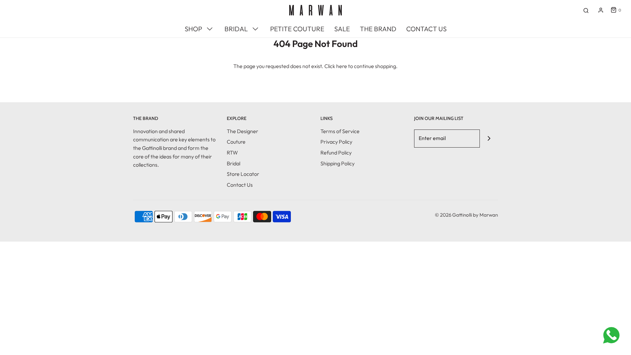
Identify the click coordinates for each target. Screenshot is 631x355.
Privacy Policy (336, 141)
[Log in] (601, 10)
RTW (232, 152)
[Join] (489, 139)
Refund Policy (336, 152)
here (341, 66)
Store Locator (243, 174)
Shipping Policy (337, 163)
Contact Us (240, 184)
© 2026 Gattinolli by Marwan (466, 215)
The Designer (242, 131)
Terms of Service (340, 131)
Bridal (233, 163)
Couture (236, 141)
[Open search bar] (586, 10)
